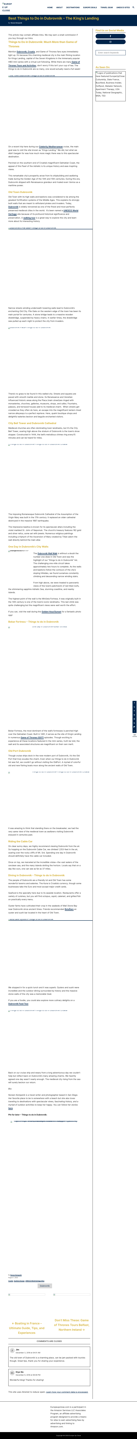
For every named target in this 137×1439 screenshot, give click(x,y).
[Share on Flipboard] (134, 727)
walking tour (29, 218)
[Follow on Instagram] (111, 42)
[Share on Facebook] (134, 703)
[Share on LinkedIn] (134, 723)
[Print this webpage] (134, 719)
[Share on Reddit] (134, 731)
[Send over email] (134, 715)
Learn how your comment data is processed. (67, 1392)
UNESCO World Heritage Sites (34, 1281)
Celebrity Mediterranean (51, 146)
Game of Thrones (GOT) (32, 737)
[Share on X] (134, 707)
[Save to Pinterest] (134, 711)
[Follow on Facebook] (111, 36)
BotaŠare (69, 909)
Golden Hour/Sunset (51, 611)
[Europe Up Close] (18, 7)
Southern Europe (19, 1281)
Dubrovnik (13, 207)
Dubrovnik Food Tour (18, 1004)
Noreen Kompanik (16, 23)
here (10, 1108)
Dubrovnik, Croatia (26, 51)
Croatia (10, 1281)
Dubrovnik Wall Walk (47, 553)
